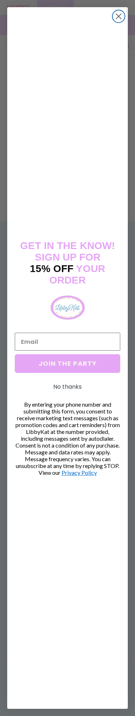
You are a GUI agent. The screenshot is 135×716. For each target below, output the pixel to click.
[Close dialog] (118, 16)
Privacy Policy (79, 472)
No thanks (67, 387)
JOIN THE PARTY (68, 363)
